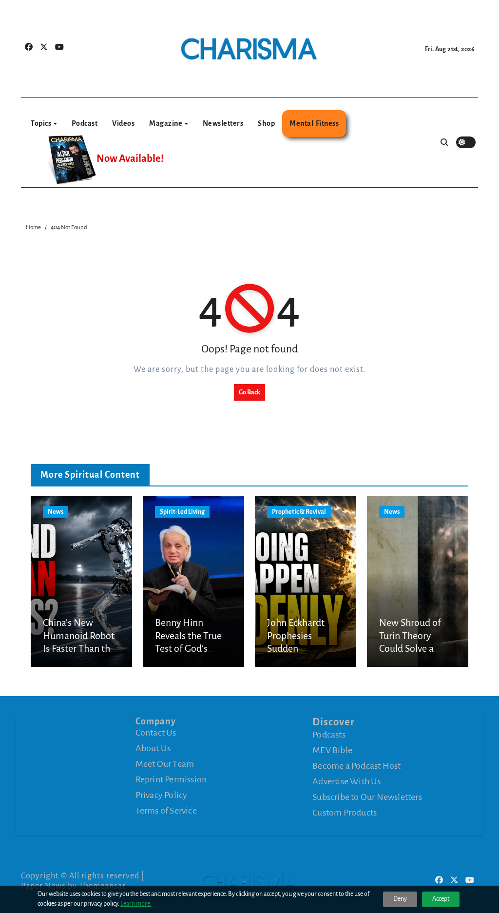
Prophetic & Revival (299, 511)
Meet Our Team (164, 764)
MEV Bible (332, 750)
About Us (153, 748)
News (55, 511)
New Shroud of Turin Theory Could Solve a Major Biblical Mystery (410, 648)
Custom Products (344, 812)
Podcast (85, 123)
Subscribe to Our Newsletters (367, 797)
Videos (123, 123)
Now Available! (130, 158)
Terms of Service (166, 811)
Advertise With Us (346, 781)
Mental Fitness (314, 123)
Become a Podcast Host (356, 766)
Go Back (249, 392)
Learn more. (136, 903)
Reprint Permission (171, 779)
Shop (266, 123)
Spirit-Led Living (182, 511)
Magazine (166, 123)
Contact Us (155, 733)
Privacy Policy (161, 795)
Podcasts (328, 734)
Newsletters (223, 123)
